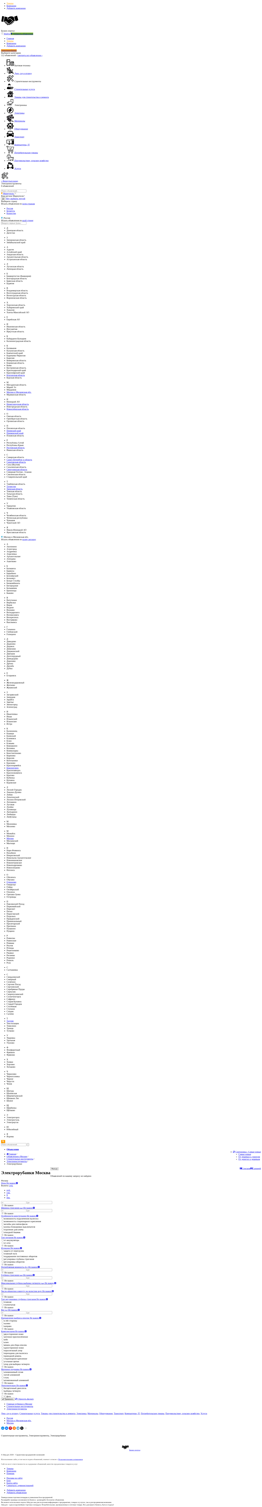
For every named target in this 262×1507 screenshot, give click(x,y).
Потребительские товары (152, 1413)
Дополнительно (13, 1385)
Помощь (10, 1473)
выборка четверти (12, 1391)
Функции (10, 1248)
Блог (9, 1480)
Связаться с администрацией (20, 1485)
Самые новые (244, 1154)
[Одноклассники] (14, 1428)
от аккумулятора (11, 1240)
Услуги (204, 1413)
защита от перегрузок (14, 1251)
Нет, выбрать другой (15, 198)
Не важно (8, 1205)
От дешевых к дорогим (249, 1157)
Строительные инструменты (20, 1406)
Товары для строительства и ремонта (58, 1413)
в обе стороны (10, 1321)
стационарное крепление (15, 1359)
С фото (7, 1396)
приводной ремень (12, 1356)
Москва (10, 1423)
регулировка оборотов (14, 1262)
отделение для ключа (13, 1229)
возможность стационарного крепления (22, 1221)
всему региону (29, 539)
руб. (8, 1190)
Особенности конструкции (18, 1216)
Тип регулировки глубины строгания (23, 1299)
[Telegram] (18, 1428)
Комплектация (13, 1331)
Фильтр (54, 1169)
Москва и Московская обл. (19, 1420)
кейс (6, 1339)
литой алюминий (12, 1375)
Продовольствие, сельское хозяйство (182, 1413)
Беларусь (11, 211)
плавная (7, 1302)
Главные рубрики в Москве (19, 1404)
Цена (8, 1183)
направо (7, 1326)
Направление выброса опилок (20, 1318)
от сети (7, 1243)
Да (3, 199)
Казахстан (11, 213)
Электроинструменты (17, 1409)
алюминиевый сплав (13, 1372)
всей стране (27, 220)
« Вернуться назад (9, 181)
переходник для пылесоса (16, 1353)
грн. (8, 1193)
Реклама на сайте (15, 1478)
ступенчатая (9, 1305)
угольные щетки (11, 1361)
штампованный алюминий (16, 1380)
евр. (8, 1197)
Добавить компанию (16, 8)
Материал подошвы (15, 1369)
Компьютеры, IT (132, 1413)
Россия (10, 208)
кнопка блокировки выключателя (19, 1227)
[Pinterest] (10, 1428)
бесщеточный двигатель (15, 1388)
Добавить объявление (17, 1492)
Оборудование (106, 1413)
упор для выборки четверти (17, 1364)
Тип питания (12, 1237)
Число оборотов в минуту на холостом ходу (26, 1291)
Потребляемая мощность (19, 1267)
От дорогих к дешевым (249, 1159)
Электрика (81, 1413)
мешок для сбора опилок (15, 1345)
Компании (11, 6)
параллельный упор (13, 1350)
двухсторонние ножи (13, 1334)
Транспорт (118, 1413)
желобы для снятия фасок (16, 1224)
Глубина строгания (17, 1275)
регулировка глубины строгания (19, 1259)
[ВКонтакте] (6, 1428)
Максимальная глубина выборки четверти (27, 1283)
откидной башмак (12, 1232)
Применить (9, 1399)
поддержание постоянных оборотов (20, 1256)
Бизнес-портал (134, 1450)
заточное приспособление (16, 1337)
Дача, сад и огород (9, 1413)
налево (7, 1323)
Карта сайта (12, 1483)
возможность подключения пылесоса (21, 1218)
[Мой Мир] (2, 1428)
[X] (21, 1428)
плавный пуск (10, 1253)
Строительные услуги (29, 1413)
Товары (10, 3)
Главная (10, 38)
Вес (9, 1310)
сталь (6, 1377)
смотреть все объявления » (30, 55)
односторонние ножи (14, 1348)
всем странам (28, 204)
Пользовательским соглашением (70, 1459)
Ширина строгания (17, 1208)
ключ (6, 1342)
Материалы (92, 1413)
